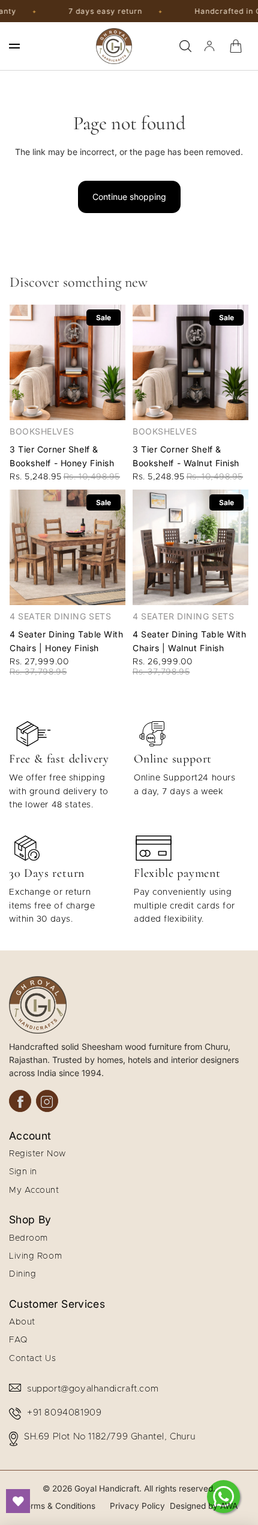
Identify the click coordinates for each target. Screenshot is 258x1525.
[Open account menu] (209, 46)
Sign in (23, 1172)
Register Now (37, 1154)
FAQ (18, 1340)
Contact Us (32, 1358)
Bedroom (28, 1238)
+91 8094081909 (64, 1412)
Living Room (35, 1256)
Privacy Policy (137, 1506)
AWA (229, 1506)
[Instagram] (47, 1101)
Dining (22, 1274)
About (22, 1322)
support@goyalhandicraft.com (92, 1388)
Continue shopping (129, 197)
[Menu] (14, 46)
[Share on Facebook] (20, 1101)
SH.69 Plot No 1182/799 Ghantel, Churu (109, 1436)
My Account (34, 1190)
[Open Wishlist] (18, 1501)
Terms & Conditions (58, 1506)
